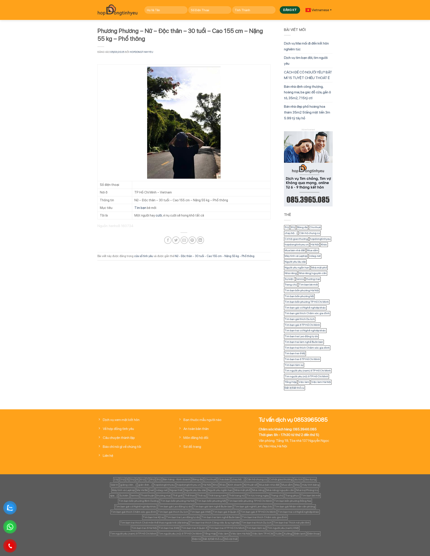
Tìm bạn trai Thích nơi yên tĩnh (291, 522)
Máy (297, 484)
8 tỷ (293, 227)
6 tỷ (142, 479)
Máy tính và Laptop (296, 256)
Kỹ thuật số (250, 484)
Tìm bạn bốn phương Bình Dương (139, 500)
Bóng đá (302, 227)
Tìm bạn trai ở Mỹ (295, 353)
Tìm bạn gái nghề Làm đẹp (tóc (253, 506)
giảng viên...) (128, 484)
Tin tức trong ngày (258, 495)
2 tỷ (116, 479)
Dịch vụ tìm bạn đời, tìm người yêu (306, 61)
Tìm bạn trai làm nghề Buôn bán (304, 341)
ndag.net (315, 256)
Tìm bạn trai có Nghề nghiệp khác (305, 330)
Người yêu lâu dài (295, 261)
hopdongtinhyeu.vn (297, 244)
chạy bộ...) (291, 233)
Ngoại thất (176, 490)
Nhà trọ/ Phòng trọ (307, 490)
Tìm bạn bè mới (308, 284)
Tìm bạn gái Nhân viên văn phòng (294, 506)
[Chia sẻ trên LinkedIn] (200, 240)
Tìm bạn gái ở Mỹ (200, 511)
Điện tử (196, 539)
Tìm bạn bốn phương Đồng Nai (292, 500)
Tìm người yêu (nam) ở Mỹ (283, 528)
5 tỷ (287, 227)
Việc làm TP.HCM (262, 533)
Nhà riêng (291, 273)
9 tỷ (159, 479)
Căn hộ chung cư (309, 233)
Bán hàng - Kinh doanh (176, 479)
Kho (215, 484)
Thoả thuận (148, 495)
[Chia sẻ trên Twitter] (176, 240)
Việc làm (304, 382)
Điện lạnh (299, 533)
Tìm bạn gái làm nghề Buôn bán (213, 506)
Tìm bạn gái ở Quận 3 (226, 511)
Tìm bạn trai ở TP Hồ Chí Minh (302, 359)
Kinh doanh (235, 484)
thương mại (313, 279)
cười (159, 215)
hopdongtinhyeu (141, 52)
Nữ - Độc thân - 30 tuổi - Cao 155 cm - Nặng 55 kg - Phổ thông (214, 256)
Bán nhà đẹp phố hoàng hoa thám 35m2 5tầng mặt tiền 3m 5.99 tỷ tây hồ (307, 112)
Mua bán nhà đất (295, 250)
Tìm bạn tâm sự (294, 365)
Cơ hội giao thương (296, 238)
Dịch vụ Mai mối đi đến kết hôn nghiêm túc (306, 46)
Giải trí (114, 484)
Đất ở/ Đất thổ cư (294, 387)
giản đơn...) (145, 484)
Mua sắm (312, 250)
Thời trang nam (217, 495)
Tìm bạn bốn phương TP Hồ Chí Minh (307, 301)
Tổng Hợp (291, 382)
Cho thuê (315, 227)
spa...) (113, 495)
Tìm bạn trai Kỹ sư (153, 517)
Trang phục (292, 495)
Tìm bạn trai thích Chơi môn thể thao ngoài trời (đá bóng (154, 522)
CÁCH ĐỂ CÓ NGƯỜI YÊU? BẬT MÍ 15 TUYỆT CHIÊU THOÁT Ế (308, 75)
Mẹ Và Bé (142, 490)
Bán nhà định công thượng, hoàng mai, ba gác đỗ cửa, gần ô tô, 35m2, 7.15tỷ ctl (307, 92)
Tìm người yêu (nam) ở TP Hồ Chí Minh (308, 370)
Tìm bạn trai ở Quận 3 (194, 528)
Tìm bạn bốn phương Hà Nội (302, 290)
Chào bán (224, 479)
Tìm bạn (140, 208)
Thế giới (178, 495)
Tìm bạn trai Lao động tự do (301, 336)
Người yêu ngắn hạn (297, 267)
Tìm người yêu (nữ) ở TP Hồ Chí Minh (306, 376)
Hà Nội (315, 244)
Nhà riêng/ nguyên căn (313, 273)
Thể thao (190, 495)
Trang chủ (291, 284)
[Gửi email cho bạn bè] (184, 240)
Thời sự (201, 495)
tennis (300, 279)
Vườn (278, 533)
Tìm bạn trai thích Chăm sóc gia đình (307, 347)
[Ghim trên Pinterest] (192, 240)
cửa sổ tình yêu (143, 256)
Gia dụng (310, 479)
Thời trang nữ (237, 495)
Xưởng (288, 533)
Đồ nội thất (231, 539)
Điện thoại (313, 533)
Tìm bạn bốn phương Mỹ (299, 296)
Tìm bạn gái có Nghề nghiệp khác (305, 307)
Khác (324, 244)
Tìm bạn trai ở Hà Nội (144, 528)
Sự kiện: (289, 279)
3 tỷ (122, 479)
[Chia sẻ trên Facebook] (168, 240)
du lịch (299, 479)
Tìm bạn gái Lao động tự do (175, 506)
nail (152, 490)
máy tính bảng (310, 484)
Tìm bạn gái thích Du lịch (300, 319)
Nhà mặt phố (319, 267)
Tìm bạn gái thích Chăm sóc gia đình (307, 313)
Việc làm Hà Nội (321, 382)
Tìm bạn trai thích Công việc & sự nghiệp (214, 522)
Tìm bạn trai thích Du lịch (256, 522)
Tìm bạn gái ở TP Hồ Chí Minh (302, 324)
